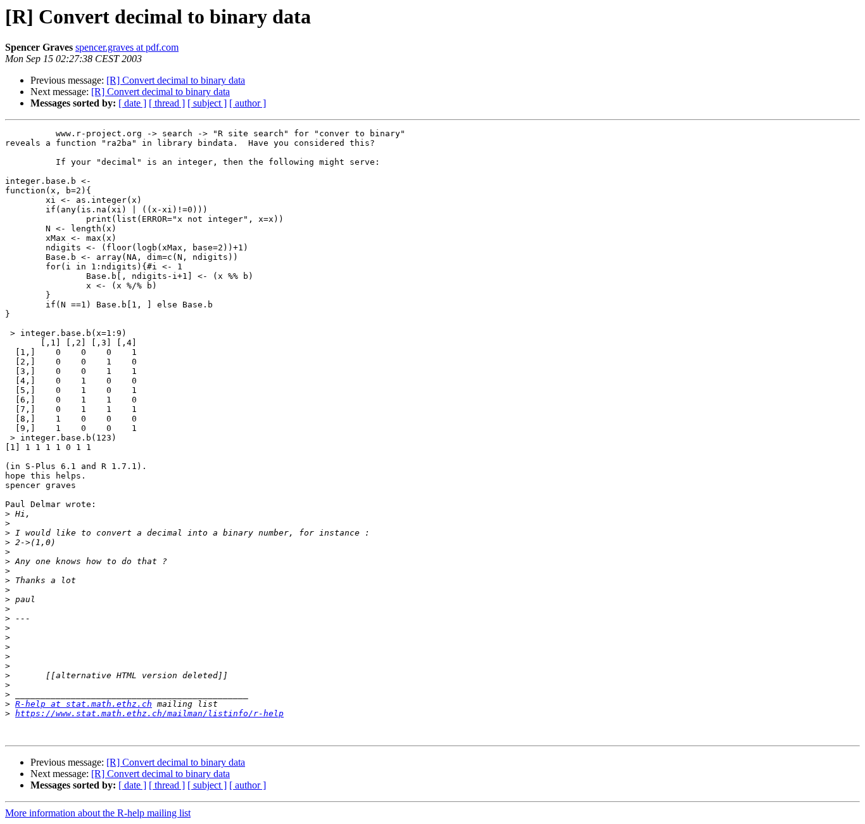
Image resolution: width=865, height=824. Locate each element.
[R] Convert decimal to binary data (175, 80)
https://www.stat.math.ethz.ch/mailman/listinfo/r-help (149, 713)
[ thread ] (167, 103)
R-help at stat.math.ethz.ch (83, 704)
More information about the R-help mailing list (98, 813)
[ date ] (132, 103)
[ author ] (247, 103)
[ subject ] (207, 103)
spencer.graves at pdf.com (127, 47)
